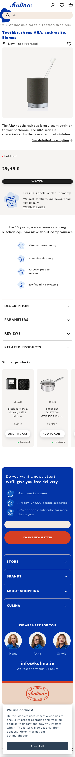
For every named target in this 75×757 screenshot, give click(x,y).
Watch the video (34, 207)
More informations (33, 731)
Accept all (37, 746)
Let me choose (17, 735)
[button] (18, 432)
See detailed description (50, 140)
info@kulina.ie (37, 663)
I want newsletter (37, 537)
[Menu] (4, 5)
